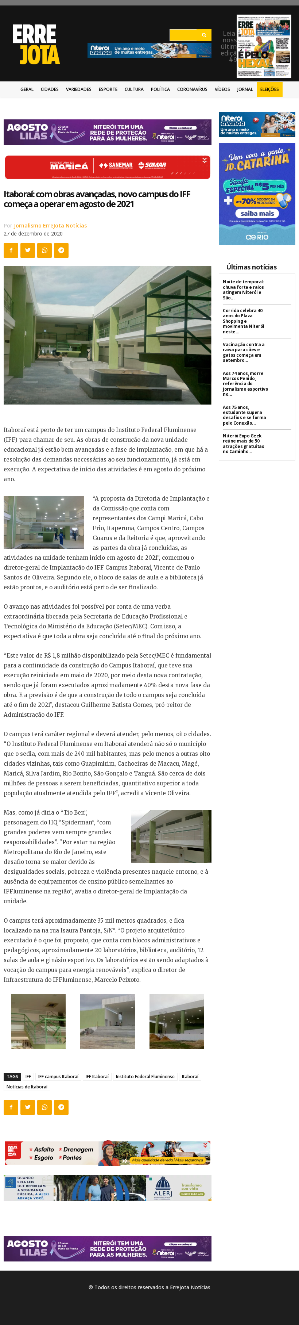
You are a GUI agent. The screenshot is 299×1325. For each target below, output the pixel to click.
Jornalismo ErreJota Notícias (50, 225)
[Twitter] (27, 250)
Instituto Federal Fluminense (145, 1076)
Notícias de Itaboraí (27, 1087)
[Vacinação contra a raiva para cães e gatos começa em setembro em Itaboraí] (282, 351)
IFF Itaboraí (97, 1076)
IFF (28, 1076)
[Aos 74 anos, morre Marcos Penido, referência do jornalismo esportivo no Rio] (282, 380)
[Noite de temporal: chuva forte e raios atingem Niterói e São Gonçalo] (282, 288)
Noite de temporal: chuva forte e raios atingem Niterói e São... (243, 289)
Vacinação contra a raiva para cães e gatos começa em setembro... (243, 352)
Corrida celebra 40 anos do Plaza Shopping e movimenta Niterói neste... (243, 321)
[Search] (204, 35)
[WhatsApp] (44, 250)
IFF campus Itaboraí (58, 1076)
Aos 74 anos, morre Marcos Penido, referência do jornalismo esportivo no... (245, 384)
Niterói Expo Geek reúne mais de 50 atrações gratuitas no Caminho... (243, 444)
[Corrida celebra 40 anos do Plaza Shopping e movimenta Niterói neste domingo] (282, 317)
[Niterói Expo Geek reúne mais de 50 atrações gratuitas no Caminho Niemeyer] (282, 442)
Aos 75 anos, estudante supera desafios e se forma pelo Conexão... (244, 415)
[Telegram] (61, 250)
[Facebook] (11, 250)
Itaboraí (190, 1076)
